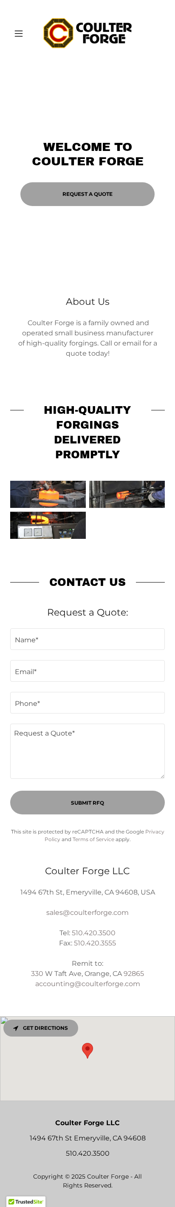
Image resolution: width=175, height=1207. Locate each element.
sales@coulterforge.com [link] (87, 913)
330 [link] (37, 974)
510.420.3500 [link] (94, 933)
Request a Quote (87, 194)
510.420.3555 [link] (95, 943)
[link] (87, 33)
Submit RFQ (87, 803)
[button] (22, 33)
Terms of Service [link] (93, 839)
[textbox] (87, 639)
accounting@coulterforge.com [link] (87, 984)
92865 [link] (134, 974)
